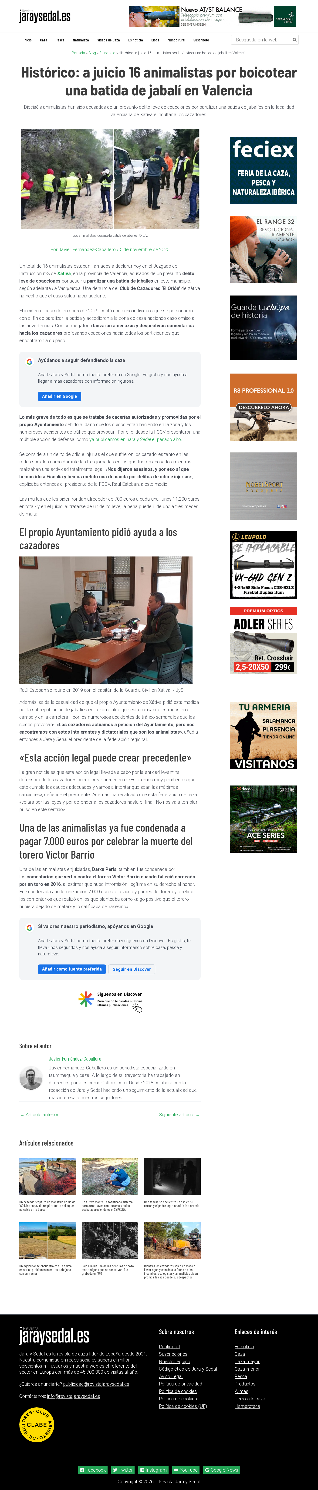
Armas (241, 1391)
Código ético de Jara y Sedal (188, 1369)
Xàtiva (64, 273)
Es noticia (107, 53)
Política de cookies (178, 1399)
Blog (92, 53)
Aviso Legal (171, 1376)
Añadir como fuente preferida (72, 969)
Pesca (241, 1376)
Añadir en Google (59, 396)
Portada (78, 53)
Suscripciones (173, 1354)
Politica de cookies (178, 1391)
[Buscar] (295, 39)
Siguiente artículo (179, 1114)
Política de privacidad (180, 1384)
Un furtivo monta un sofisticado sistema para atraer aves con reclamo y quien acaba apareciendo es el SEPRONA (107, 1205)
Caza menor (247, 1369)
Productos (245, 1384)
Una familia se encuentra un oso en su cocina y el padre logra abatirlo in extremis (171, 1204)
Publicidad (169, 1346)
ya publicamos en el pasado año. (135, 439)
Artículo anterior (39, 1114)
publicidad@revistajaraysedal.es (96, 1384)
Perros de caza (250, 1399)
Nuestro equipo (174, 1361)
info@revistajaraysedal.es (73, 1396)
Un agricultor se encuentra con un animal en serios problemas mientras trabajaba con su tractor (45, 1269)
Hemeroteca (247, 1406)
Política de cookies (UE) (183, 1406)
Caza (240, 1354)
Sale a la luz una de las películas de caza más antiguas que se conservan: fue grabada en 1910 (108, 1269)
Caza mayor (247, 1361)
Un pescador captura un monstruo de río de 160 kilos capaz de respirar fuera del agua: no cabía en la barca (47, 1205)
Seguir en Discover (132, 969)
